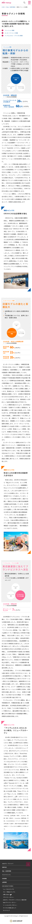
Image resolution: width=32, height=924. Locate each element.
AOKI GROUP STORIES (7, 886)
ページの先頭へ (28, 864)
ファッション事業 (9, 30)
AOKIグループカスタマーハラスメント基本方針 (14, 900)
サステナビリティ (6, 875)
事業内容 (4, 867)
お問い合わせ (6, 894)
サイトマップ (6, 910)
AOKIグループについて (7, 863)
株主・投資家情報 (10, 7)
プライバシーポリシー (8, 897)
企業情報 (4, 882)
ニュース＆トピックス (8, 889)
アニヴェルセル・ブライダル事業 (14, 35)
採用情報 (4, 878)
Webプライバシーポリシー (9, 902)
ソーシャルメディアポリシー (10, 905)
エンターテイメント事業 (11, 33)
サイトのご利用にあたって (9, 908)
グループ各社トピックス (9, 892)
